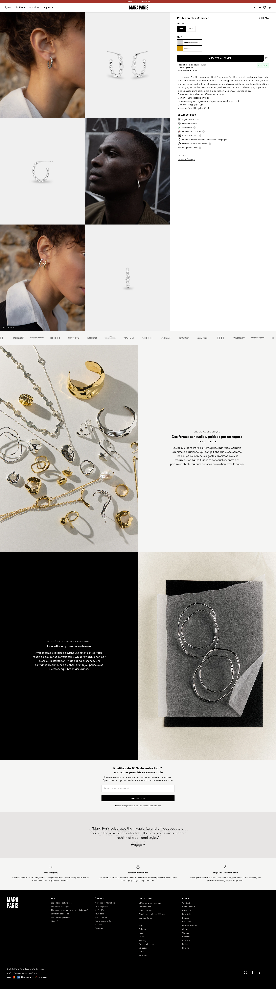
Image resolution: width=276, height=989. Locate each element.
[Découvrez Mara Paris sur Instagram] (245, 972)
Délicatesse (143, 948)
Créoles (185, 929)
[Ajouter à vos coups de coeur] (266, 58)
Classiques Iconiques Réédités (152, 914)
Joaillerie (20, 7)
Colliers (185, 933)
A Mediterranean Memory (150, 903)
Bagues (185, 918)
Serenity (142, 940)
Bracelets (186, 936)
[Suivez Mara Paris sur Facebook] (253, 972)
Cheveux (186, 940)
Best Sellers (187, 914)
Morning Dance (145, 918)
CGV (9, 973)
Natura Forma (145, 907)
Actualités (34, 7)
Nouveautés (187, 910)
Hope (141, 933)
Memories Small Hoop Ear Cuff (193, 108)
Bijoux (8, 7)
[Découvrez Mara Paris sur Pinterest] (260, 972)
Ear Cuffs (186, 921)
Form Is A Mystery (147, 944)
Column (142, 929)
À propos (48, 7)
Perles (184, 944)
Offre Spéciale (188, 907)
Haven (141, 936)
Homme (185, 948)
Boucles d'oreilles (189, 925)
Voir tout (186, 903)
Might (141, 925)
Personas (143, 955)
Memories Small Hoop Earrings (193, 98)
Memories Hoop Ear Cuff (190, 104)
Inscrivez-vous (138, 798)
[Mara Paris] (139, 7)
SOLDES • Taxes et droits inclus (138, 1)
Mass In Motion (145, 910)
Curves (142, 951)
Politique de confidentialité (25, 973)
